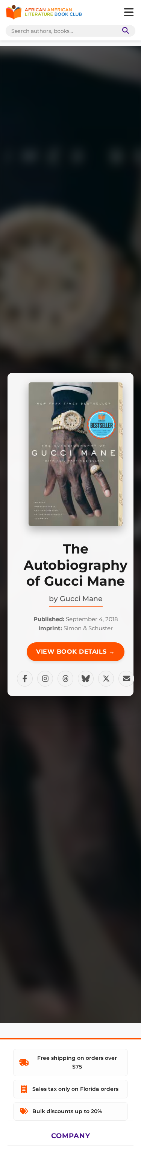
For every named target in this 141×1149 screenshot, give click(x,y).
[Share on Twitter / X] (106, 679)
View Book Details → (75, 651)
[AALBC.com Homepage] (44, 12)
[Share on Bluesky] (86, 679)
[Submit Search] (124, 31)
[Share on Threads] (65, 679)
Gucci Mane (81, 598)
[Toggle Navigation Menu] (128, 12)
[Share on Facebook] (25, 679)
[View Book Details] (75, 454)
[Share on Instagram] (45, 679)
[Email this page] (126, 679)
